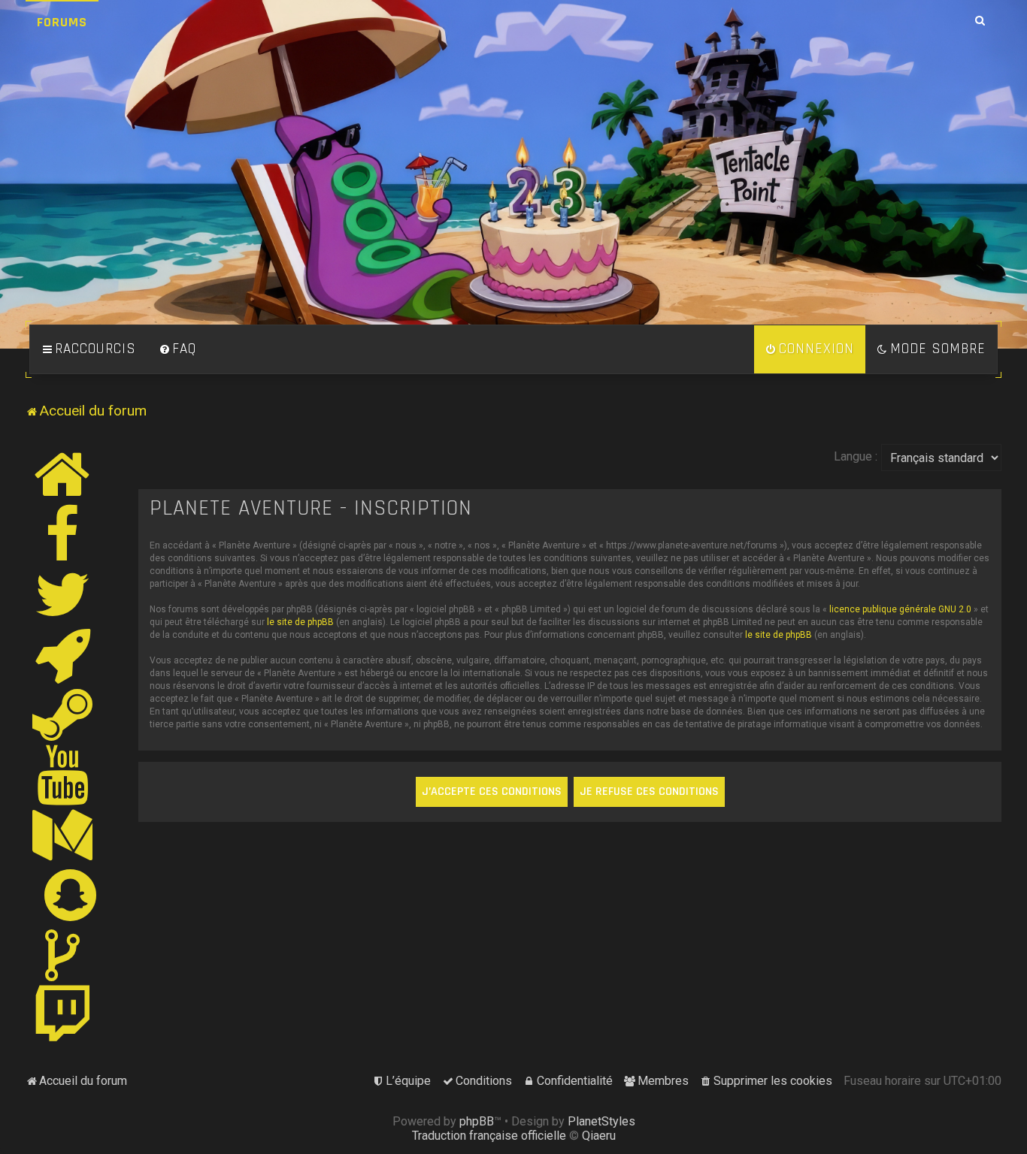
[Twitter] (63, 594)
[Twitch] (63, 1015)
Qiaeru (599, 1135)
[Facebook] (63, 534)
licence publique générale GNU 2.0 (900, 609)
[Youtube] (63, 775)
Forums (62, 22)
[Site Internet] (63, 474)
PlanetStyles (601, 1121)
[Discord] (63, 654)
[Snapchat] (71, 895)
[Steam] (63, 714)
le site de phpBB (300, 622)
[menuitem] (177, 349)
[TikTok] (63, 955)
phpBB (476, 1121)
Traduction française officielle (489, 1135)
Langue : (855, 456)
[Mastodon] (63, 835)
